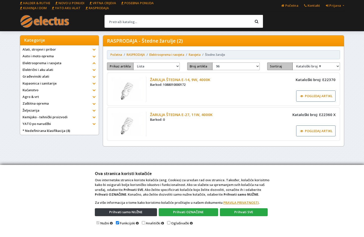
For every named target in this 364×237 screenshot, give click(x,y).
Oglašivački (180, 223)
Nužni (104, 223)
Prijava (335, 5)
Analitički (153, 223)
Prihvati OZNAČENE (188, 212)
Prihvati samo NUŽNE (125, 212)
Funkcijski (127, 223)
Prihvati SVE (243, 212)
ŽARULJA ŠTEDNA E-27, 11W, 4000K (181, 114)
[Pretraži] (256, 21)
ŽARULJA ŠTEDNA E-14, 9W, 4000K (180, 79)
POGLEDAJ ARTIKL (319, 96)
